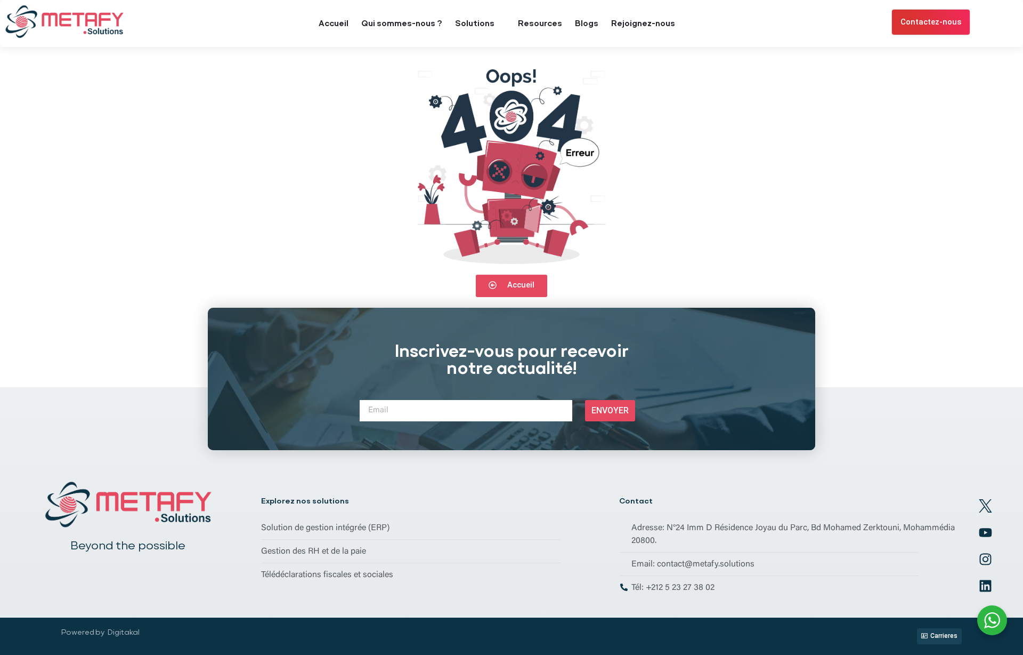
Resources (540, 23)
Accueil (333, 23)
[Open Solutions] (501, 24)
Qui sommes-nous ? (401, 23)
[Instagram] (985, 559)
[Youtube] (985, 533)
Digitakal (124, 632)
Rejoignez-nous (643, 23)
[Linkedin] (985, 586)
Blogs (586, 23)
